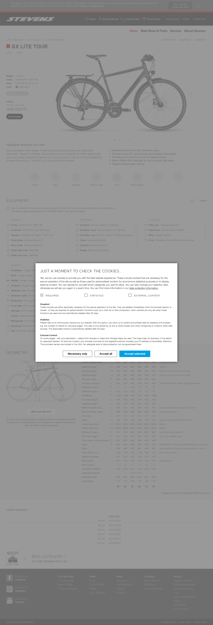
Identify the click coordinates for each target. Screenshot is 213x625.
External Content (147, 295)
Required (52, 295)
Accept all (105, 353)
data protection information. (144, 288)
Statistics (97, 295)
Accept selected (134, 353)
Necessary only (77, 353)
